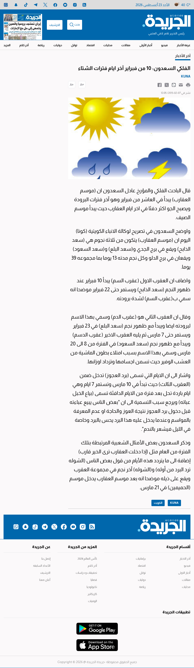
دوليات (57, 45)
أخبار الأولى (145, 45)
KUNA (174, 502)
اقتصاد (90, 45)
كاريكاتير (92, 594)
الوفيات (92, 601)
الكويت (158, 502)
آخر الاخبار (185, 558)
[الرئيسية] (166, 22)
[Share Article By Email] (181, 84)
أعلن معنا (44, 580)
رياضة (41, 45)
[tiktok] (26, 5)
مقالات (125, 45)
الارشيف (54, 25)
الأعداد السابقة (41, 565)
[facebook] (55, 5)
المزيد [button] (7, 45)
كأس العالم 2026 (87, 558)
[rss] (84, 5)
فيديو (164, 45)
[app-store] (97, 643)
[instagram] (75, 5)
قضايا (94, 580)
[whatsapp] (6, 5)
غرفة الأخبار (183, 45)
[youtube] (65, 5)
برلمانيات (141, 558)
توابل (74, 45)
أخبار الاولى (184, 572)
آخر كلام (24, 45)
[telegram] (35, 5)
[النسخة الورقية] (23, 25)
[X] (45, 5)
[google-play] (97, 626)
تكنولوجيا (92, 587)
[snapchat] (16, 5)
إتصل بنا (45, 558)
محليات (107, 45)
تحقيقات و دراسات (86, 572)
